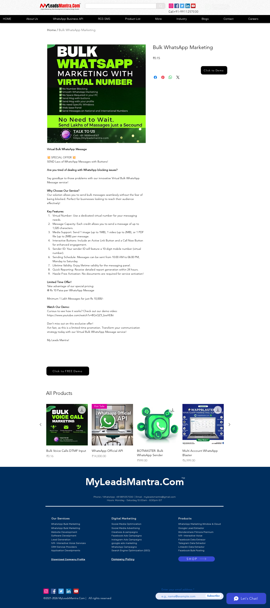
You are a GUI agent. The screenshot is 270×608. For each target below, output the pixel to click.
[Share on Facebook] (155, 77)
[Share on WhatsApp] (170, 77)
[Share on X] (178, 77)
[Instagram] (171, 6)
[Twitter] (182, 6)
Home (51, 30)
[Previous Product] (40, 424)
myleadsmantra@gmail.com (160, 496)
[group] (135, 433)
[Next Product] (229, 424)
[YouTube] (193, 6)
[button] (137, 19)
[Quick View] (67, 424)
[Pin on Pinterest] (162, 77)
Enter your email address (176, 589)
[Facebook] (176, 6)
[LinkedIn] (187, 6)
